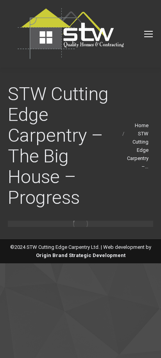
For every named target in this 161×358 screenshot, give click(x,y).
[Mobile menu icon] (148, 34)
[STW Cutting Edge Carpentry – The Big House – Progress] (80, 224)
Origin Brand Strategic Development (80, 255)
